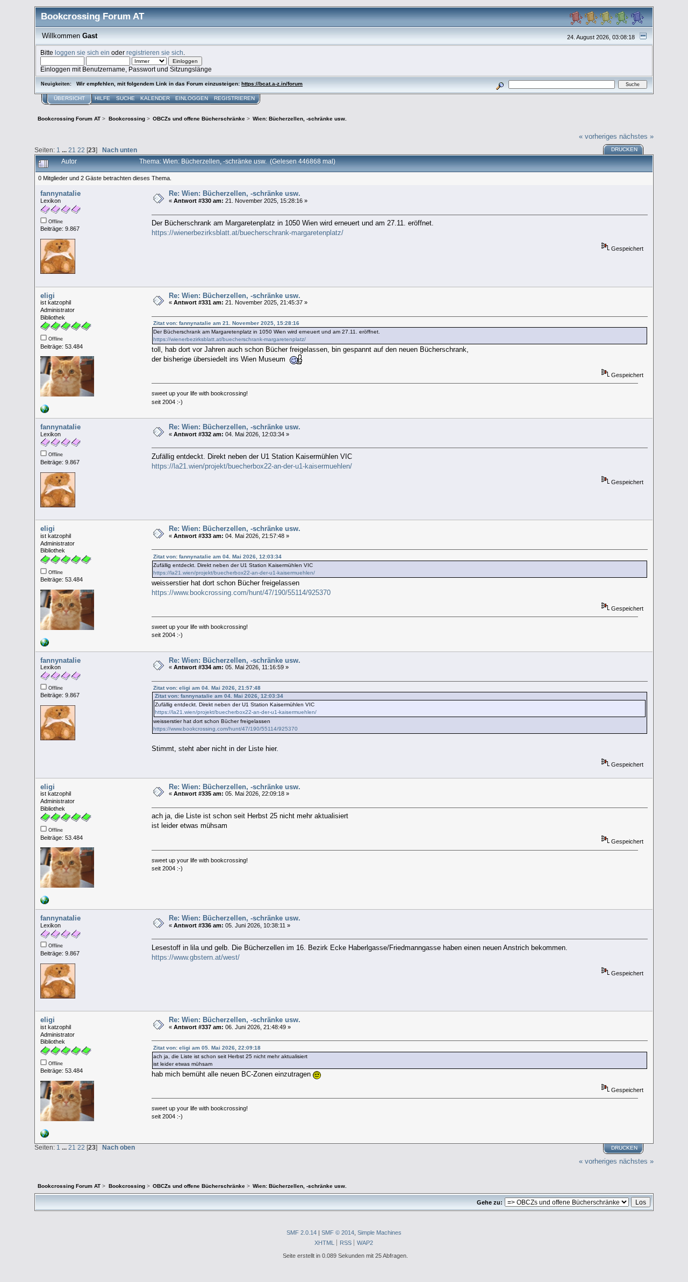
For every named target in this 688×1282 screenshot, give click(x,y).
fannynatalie (60, 193)
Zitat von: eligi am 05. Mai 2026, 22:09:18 (207, 1048)
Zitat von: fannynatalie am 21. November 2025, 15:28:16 (226, 323)
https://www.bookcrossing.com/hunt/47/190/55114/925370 (241, 593)
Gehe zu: (490, 1202)
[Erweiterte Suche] (500, 84)
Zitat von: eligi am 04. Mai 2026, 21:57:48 (207, 688)
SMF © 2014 (337, 1232)
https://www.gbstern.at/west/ (196, 957)
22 (81, 149)
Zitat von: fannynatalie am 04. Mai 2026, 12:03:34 (217, 556)
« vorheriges (598, 136)
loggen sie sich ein (82, 52)
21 (72, 149)
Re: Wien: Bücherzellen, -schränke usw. (234, 193)
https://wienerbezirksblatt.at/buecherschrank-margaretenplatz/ (247, 233)
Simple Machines (379, 1232)
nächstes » (636, 136)
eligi (47, 296)
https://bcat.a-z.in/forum (272, 84)
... (65, 149)
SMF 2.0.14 (301, 1232)
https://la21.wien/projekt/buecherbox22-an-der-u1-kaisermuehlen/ (252, 466)
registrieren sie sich (154, 52)
